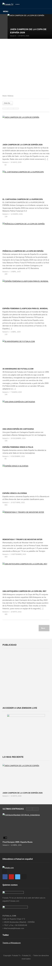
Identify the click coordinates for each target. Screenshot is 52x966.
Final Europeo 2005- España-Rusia (17, 842)
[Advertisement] (26, 66)
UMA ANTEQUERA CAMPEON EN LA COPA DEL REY (24, 591)
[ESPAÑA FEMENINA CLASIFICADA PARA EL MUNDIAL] (26, 293)
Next (43, 628)
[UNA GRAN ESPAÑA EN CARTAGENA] (26, 413)
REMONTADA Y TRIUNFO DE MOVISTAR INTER (22, 539)
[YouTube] (11, 876)
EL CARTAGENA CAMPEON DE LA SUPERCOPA (23, 199)
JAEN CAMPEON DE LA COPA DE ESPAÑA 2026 (23, 145)
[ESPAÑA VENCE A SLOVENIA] (26, 477)
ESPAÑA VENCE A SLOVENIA (15, 493)
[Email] (24, 876)
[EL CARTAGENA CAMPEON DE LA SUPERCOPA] (26, 183)
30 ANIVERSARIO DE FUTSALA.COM (18, 369)
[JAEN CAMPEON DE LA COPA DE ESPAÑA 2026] (30, 26)
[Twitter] (17, 876)
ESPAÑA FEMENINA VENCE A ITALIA (18, 447)
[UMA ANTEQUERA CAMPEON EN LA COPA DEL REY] (26, 575)
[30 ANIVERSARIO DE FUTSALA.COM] (26, 353)
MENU (5, 11)
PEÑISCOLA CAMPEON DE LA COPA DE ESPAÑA (23, 251)
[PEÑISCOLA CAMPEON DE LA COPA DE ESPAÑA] (26, 235)
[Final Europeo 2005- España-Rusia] (26, 826)
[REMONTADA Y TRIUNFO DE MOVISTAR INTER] (26, 524)
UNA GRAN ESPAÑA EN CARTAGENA (18, 429)
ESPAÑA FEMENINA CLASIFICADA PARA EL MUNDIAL (25, 308)
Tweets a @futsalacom (12, 943)
